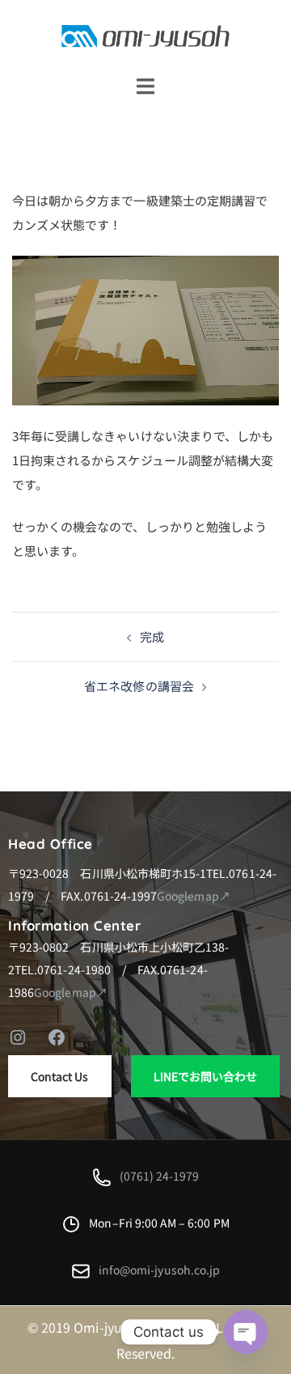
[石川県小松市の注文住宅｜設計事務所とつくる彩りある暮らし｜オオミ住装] (145, 34)
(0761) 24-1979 (160, 1176)
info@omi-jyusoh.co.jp (159, 1270)
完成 (152, 636)
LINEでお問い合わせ (206, 1076)
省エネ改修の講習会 (138, 685)
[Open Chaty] (246, 1332)
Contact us (60, 1076)
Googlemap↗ (193, 896)
